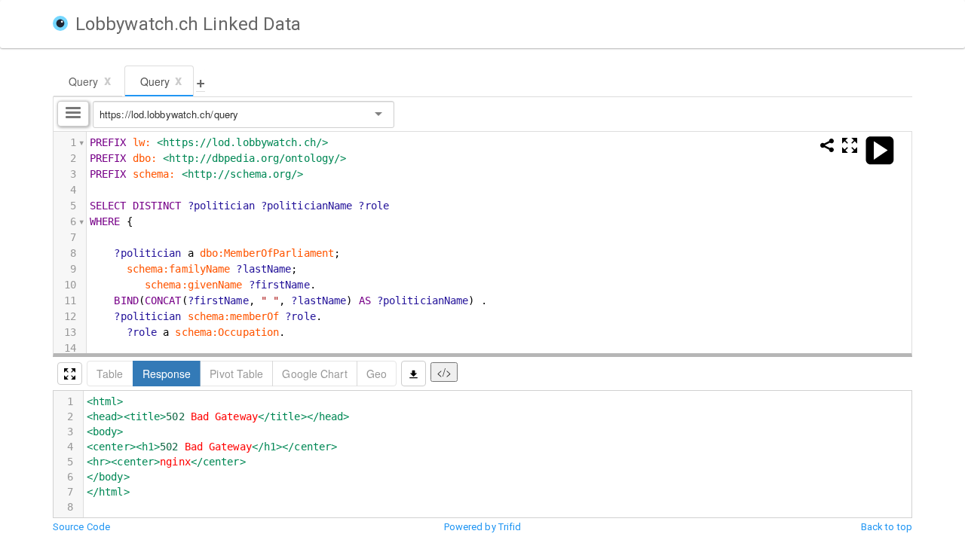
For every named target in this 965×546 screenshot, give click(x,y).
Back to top (886, 526)
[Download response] (413, 373)
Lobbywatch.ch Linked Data (188, 24)
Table (110, 373)
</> (444, 372)
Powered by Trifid (483, 526)
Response (166, 373)
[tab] (88, 81)
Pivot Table (236, 373)
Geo (376, 373)
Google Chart (314, 373)
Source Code (81, 526)
